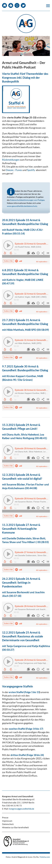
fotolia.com (45, 857)
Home (4, 5)
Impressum (7, 821)
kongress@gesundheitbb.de (21, 808)
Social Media (23, 5)
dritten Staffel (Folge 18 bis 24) (27, 754)
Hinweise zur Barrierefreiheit (15, 827)
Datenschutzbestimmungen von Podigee (27, 200)
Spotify (31, 169)
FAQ (17, 5)
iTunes (18, 169)
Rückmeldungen (11, 159)
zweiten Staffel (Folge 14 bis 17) (26, 728)
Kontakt (10, 5)
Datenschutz (8, 824)
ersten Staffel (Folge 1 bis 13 (24, 692)
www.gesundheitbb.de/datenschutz (22, 206)
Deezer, (10, 169)
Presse (5, 817)
